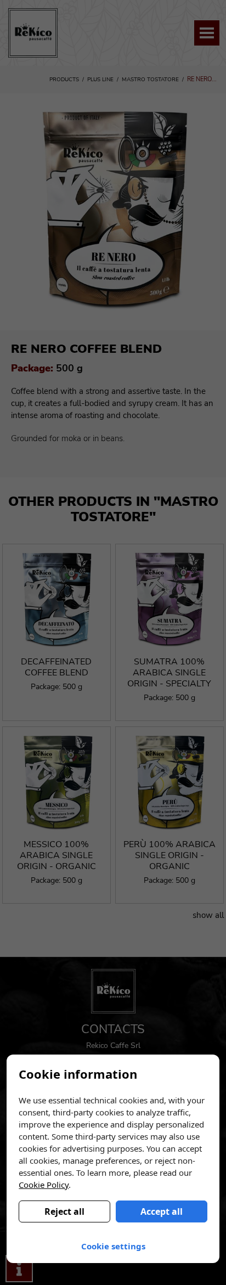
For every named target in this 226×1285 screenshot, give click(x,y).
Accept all (161, 1211)
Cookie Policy (44, 1184)
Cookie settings (113, 1246)
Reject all (64, 1211)
